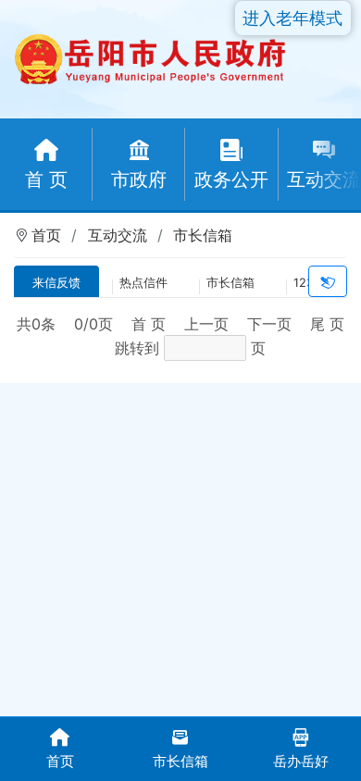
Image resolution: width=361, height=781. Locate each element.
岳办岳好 (301, 761)
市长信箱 (202, 235)
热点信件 (143, 283)
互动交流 (117, 235)
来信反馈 (56, 283)
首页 (46, 235)
